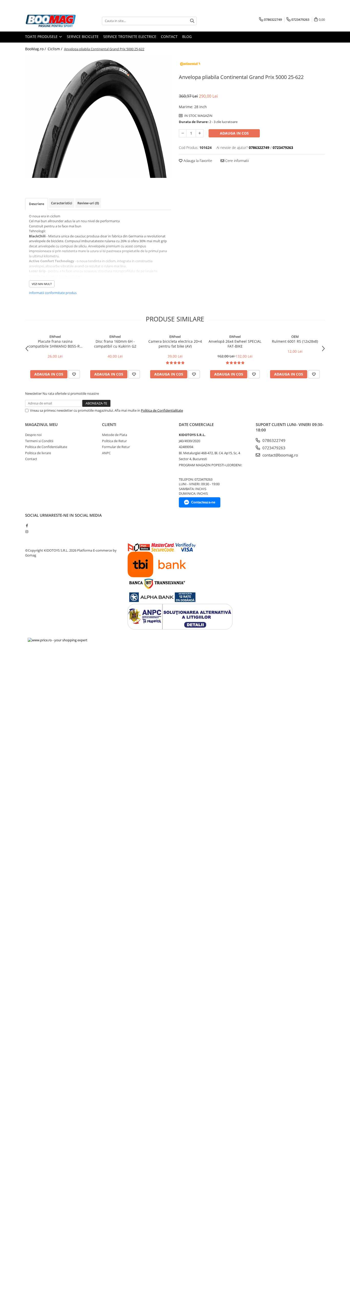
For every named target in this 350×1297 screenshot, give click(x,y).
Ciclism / (55, 48)
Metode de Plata (114, 434)
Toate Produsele (42, 36)
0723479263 (273, 447)
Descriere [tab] (36, 203)
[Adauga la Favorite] (74, 374)
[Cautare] (192, 21)
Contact (169, 36)
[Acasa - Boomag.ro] (50, 21)
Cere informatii (236, 160)
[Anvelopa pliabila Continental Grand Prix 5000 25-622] (98, 116)
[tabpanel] (98, 116)
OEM (295, 336)
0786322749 (273, 440)
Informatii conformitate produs (53, 292)
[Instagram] (26, 531)
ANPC (106, 453)
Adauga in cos (234, 133)
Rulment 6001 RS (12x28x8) (295, 341)
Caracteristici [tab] (61, 203)
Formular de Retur (116, 446)
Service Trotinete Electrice (129, 36)
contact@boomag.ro (279, 455)
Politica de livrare (38, 453)
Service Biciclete (83, 36)
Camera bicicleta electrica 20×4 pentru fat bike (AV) (175, 344)
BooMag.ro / (36, 48)
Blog (187, 36)
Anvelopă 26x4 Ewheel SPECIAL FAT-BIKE (235, 344)
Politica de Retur (114, 441)
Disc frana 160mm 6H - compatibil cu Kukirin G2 (115, 344)
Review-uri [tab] (88, 203)
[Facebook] (26, 525)
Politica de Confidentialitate (162, 410)
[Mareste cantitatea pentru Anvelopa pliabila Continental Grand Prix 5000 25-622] (199, 133)
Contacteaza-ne (203, 502)
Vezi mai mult (42, 284)
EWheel (55, 336)
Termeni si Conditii (39, 441)
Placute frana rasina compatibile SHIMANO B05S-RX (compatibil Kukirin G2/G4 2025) (55, 344)
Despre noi (33, 434)
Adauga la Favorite (197, 160)
